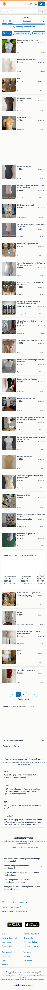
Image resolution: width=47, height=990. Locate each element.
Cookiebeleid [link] (7, 946)
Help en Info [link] (28, 938)
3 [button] (28, 694)
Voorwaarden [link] (7, 942)
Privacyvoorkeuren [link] (31, 946)
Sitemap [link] (5, 964)
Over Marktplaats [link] (8, 952)
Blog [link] (3, 934)
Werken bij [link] (27, 952)
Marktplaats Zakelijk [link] (31, 934)
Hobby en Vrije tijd (20, 33)
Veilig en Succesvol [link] (9, 938)
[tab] (4, 21)
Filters (8, 33)
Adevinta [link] (27, 956)
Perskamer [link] (6, 956)
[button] (30, 4)
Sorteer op (25, 17)
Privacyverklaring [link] (30, 942)
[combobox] (20, 11)
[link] (4, 4)
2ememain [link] (28, 960)
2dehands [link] (5, 960)
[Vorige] (12, 694)
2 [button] (23, 694)
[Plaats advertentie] (41, 4)
